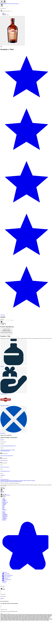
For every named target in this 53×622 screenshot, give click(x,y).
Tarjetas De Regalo (8, 575)
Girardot (9, 616)
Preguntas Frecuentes (7, 579)
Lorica (39, 616)
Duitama (34, 615)
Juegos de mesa (5, 514)
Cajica (51, 614)
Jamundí (26, 616)
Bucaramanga (40, 614)
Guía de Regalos (6, 573)
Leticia (37, 616)
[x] (0, 493)
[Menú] (1, 488)
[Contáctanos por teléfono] (4, 488)
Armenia (19, 614)
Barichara (22, 614)
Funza (2, 616)
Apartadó (13, 614)
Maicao (49, 616)
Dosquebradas (30, 615)
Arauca (16, 614)
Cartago (8, 615)
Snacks (3, 512)
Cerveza (3, 501)
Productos (3, 496)
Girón (12, 616)
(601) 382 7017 (7, 471)
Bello (36, 614)
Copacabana (20, 615)
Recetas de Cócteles (7, 576)
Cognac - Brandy (5, 502)
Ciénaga (16, 615)
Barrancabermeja (27, 614)
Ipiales (20, 616)
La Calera (29, 616)
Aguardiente (4, 500)
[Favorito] (1, 322)
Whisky (3, 498)
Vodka (3, 508)
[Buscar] (1, 11)
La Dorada (33, 616)
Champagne (4, 503)
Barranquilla (32, 614)
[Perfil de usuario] (3, 492)
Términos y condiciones (4, 481)
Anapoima (9, 614)
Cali (1, 615)
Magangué (45, 616)
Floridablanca (49, 615)
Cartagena (4, 615)
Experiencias (6, 578)
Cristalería (4, 517)
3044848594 (2, 475)
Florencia (45, 615)
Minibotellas (4, 509)
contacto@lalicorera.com (4, 479)
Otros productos (5, 516)
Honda (15, 616)
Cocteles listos (4, 515)
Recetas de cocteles (3, 455)
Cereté (11, 615)
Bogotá (2, 614)
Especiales (4, 13)
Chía (13, 615)
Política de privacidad (11, 481)
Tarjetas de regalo (10, 455)
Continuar (2, 598)
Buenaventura (45, 614)
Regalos (3, 511)
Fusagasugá (5, 616)
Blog (6, 460)
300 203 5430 (2, 471)
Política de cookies (19, 481)
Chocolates (4, 513)
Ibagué (17, 616)
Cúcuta (26, 615)
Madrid (42, 616)
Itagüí (23, 616)
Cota (23, 615)
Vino (3, 507)
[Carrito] (1, 490)
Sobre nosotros (2, 460)
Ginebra (3, 505)
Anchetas (4, 499)
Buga (48, 614)
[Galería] (12, 30)
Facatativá (41, 615)
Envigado (37, 615)
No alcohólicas (4, 518)
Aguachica (5, 614)
